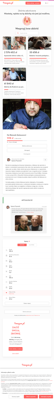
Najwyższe (31, 244)
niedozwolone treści (30, 315)
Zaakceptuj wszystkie (46, 396)
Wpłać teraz (11, 293)
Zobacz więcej (30, 212)
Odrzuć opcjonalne (31, 396)
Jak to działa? (15, 353)
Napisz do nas (37, 315)
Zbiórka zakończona (27, 146)
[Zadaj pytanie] (45, 160)
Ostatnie (22, 244)
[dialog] (27, 385)
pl (46, 3)
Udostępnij (27, 150)
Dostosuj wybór (16, 396)
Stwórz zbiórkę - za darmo (33, 3)
